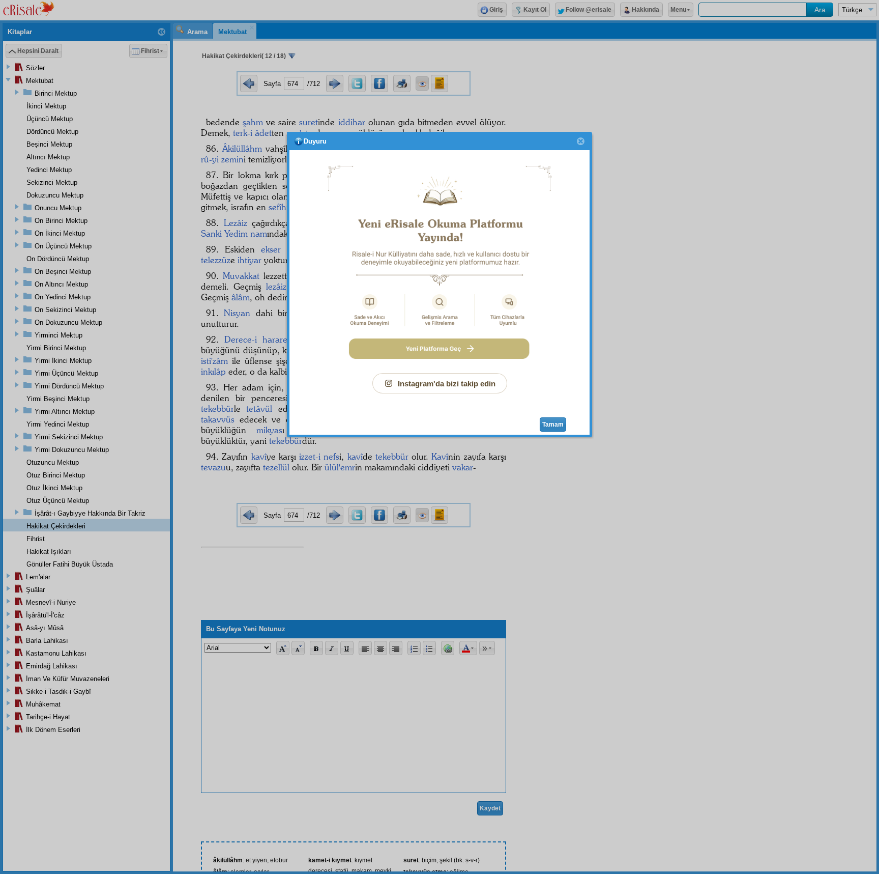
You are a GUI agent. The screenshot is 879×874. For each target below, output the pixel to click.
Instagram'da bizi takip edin (446, 383)
